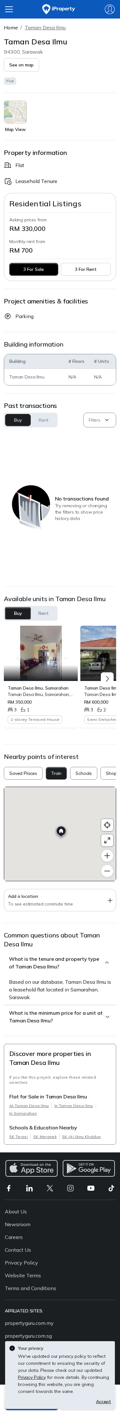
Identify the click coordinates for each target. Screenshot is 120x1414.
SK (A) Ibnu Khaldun (81, 1136)
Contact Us (18, 1250)
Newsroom (17, 1224)
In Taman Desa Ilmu (73, 1105)
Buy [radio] (18, 613)
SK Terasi (18, 1136)
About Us (16, 1211)
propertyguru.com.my (29, 1323)
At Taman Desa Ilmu (29, 1105)
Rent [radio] (43, 613)
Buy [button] (18, 420)
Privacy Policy (21, 1262)
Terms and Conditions (30, 1288)
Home (11, 27)
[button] (21, 65)
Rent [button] (43, 420)
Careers (14, 1237)
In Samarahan (23, 1113)
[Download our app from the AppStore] (31, 1168)
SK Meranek (45, 1136)
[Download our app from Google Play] (89, 1168)
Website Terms (23, 1275)
